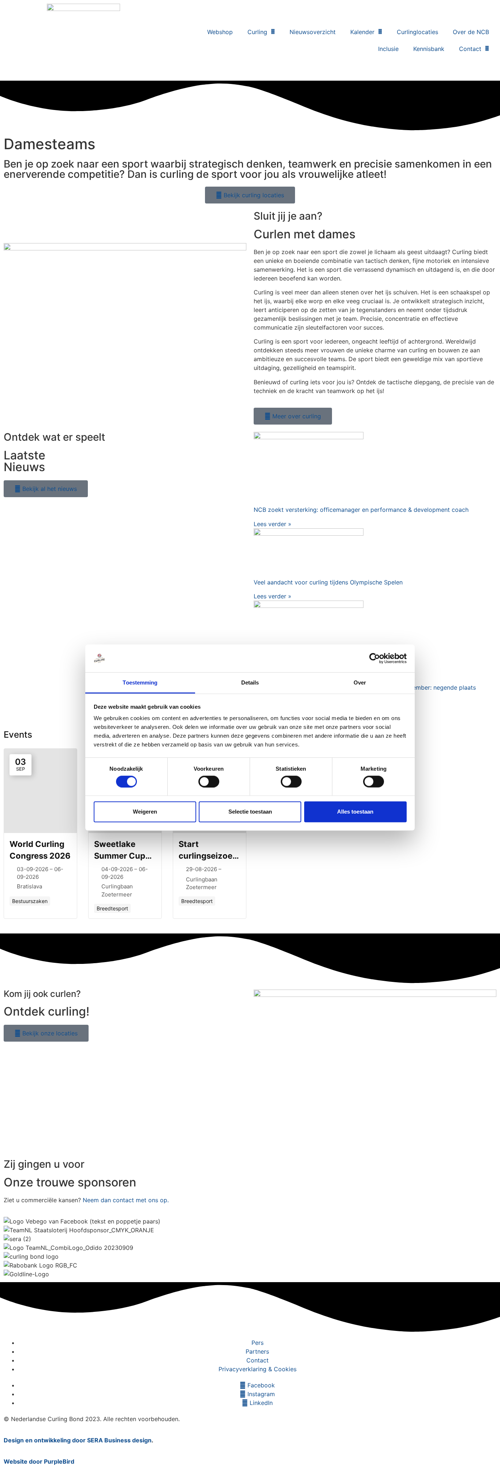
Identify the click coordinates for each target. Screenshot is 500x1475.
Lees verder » (272, 524)
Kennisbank (428, 48)
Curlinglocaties (417, 32)
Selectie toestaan (250, 811)
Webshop (220, 32)
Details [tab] (250, 682)
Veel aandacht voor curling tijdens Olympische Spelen (328, 582)
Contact (470, 48)
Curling (257, 32)
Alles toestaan (355, 811)
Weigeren (145, 811)
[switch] (208, 781)
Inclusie (388, 48)
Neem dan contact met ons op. (126, 1200)
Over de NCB (471, 32)
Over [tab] (360, 682)
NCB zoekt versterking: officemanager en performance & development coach (361, 509)
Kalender (362, 32)
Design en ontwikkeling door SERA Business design (78, 1440)
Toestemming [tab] (140, 682)
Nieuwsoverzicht (313, 32)
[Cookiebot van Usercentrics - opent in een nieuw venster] (375, 658)
